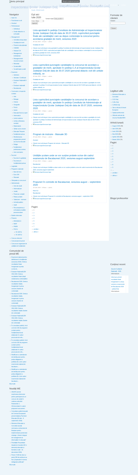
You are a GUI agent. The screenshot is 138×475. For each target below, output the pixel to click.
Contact (123, 5)
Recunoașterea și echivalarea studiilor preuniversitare (20, 210)
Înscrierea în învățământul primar (20, 162)
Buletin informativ (16, 215)
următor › (36, 229)
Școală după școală (20, 69)
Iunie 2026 (115, 131)
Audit (15, 205)
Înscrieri (13, 155)
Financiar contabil (19, 194)
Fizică (15, 107)
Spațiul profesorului (118, 112)
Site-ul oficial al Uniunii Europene (119, 109)
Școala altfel (17, 66)
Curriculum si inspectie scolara (18, 92)
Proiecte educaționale (20, 45)
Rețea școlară (18, 197)
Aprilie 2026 (116, 137)
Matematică (17, 126)
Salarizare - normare (20, 199)
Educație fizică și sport (20, 113)
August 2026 (116, 126)
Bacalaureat (17, 88)
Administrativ (15, 183)
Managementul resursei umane (18, 60)
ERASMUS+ (17, 221)
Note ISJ (14, 18)
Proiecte (14, 218)
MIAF (15, 224)
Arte (15, 96)
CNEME (16, 48)
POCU (16, 229)
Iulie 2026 (115, 128)
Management (15, 37)
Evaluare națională (19, 85)
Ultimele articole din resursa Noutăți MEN (118, 116)
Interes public (85, 5)
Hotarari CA (17, 50)
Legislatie (14, 166)
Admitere (16, 75)
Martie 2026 (116, 139)
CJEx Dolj (115, 102)
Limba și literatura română (19, 122)
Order (33, 21)
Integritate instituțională (110, 5)
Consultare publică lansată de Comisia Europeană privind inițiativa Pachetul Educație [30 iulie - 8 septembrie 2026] (19, 415)
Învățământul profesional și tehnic (20, 148)
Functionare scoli (16, 20)
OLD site (96, 5)
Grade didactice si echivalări (19, 33)
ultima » (36, 232)
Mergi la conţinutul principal (71, 1)
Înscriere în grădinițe (20, 158)
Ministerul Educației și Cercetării (119, 95)
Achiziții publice (18, 202)
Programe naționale (17, 169)
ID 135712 (19, 234)
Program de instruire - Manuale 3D (50, 134)
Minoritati (16, 63)
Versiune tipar (47, 55)
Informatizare (18, 188)
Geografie (17, 104)
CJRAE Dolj (116, 105)
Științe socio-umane (20, 129)
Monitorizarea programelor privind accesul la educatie (19, 139)
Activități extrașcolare (20, 40)
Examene (14, 72)
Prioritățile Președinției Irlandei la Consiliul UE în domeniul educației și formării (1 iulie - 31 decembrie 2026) (19, 447)
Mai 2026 (115, 134)
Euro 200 (16, 174)
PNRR (16, 226)
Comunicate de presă (18, 241)
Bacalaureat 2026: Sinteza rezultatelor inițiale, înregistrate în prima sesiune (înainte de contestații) (19, 286)
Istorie (15, 110)
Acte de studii (18, 186)
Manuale (16, 177)
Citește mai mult (68, 50)
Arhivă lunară (40, 10)
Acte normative (18, 152)
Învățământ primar (19, 134)
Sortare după (50, 18)
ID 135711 (19, 232)
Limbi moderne (18, 118)
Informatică (17, 115)
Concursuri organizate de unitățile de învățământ (19, 245)
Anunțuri (14, 23)
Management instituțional (18, 55)
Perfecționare (15, 26)
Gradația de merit (19, 42)
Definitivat (17, 29)
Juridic (16, 191)
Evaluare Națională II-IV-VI (20, 81)
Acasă (33, 10)
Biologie (16, 99)
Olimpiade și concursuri (18, 180)
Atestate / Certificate (20, 77)
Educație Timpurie (19, 131)
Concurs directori (16, 238)
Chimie (16, 102)
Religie (16, 144)
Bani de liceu (17, 172)
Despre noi (73, 5)
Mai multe (12, 384)
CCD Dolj (115, 99)
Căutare (112, 20)
